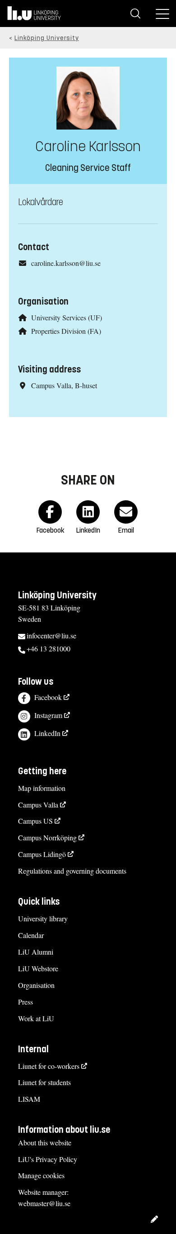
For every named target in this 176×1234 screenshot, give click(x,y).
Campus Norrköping (47, 837)
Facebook (48, 697)
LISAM (29, 1099)
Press (25, 1001)
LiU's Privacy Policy (47, 1159)
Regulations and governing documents (72, 870)
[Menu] (162, 13)
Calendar (31, 935)
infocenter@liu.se (51, 635)
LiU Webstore (38, 968)
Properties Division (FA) (66, 331)
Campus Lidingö (42, 854)
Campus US (35, 821)
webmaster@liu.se (44, 1203)
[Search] (135, 13)
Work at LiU (36, 1018)
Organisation (36, 985)
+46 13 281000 (48, 648)
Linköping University (46, 38)
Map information (41, 788)
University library (43, 918)
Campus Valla (38, 804)
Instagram (48, 715)
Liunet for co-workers (48, 1066)
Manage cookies (41, 1175)
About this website (44, 1142)
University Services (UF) (66, 317)
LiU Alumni (35, 951)
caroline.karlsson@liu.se (66, 263)
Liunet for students (44, 1082)
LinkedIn (47, 733)
